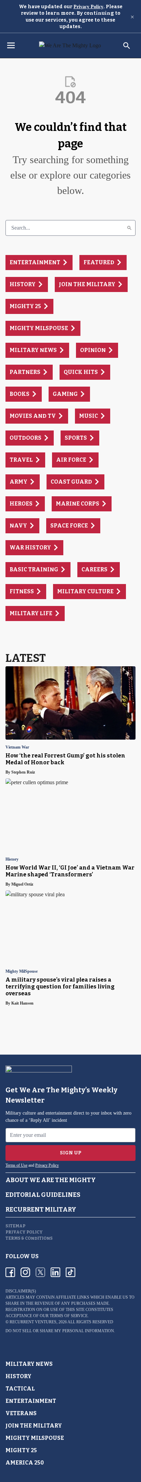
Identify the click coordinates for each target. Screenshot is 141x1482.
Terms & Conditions (29, 1238)
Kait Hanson (22, 1003)
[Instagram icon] (25, 1272)
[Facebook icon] (10, 1272)
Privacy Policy (88, 6)
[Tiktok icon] (70, 1272)
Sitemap (15, 1226)
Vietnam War (17, 747)
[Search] (129, 228)
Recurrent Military (40, 1209)
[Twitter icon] (40, 1272)
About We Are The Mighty (50, 1180)
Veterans (21, 1413)
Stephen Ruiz (23, 772)
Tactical (20, 1388)
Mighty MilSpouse (21, 971)
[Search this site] (126, 45)
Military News (29, 1364)
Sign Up (70, 1153)
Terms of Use (16, 1165)
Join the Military (33, 1425)
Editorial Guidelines (42, 1195)
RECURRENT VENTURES (33, 1322)
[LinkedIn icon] (55, 1272)
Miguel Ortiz (22, 884)
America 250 (24, 1462)
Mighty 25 (21, 1450)
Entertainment (30, 1401)
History (11, 859)
